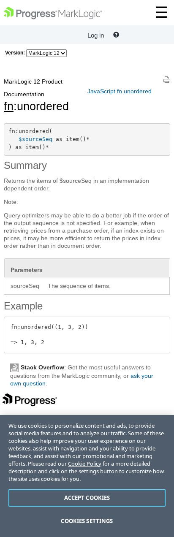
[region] (87, 476)
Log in (95, 35)
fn (9, 106)
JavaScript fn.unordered (119, 91)
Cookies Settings (87, 521)
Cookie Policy (84, 463)
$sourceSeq (35, 139)
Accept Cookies (87, 498)
